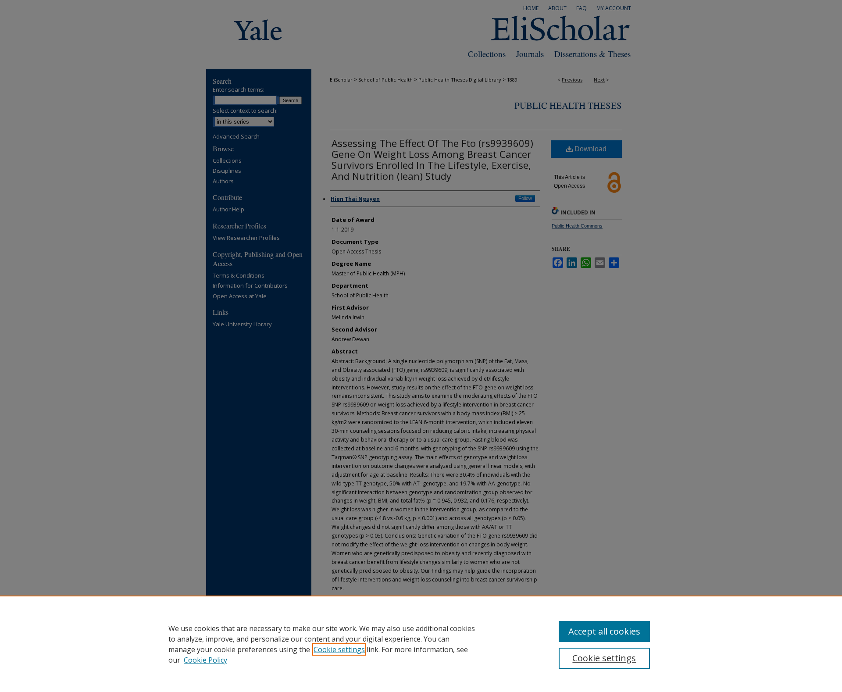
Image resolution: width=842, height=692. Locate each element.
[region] (421, 644)
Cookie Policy (205, 660)
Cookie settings (339, 649)
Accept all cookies (604, 631)
